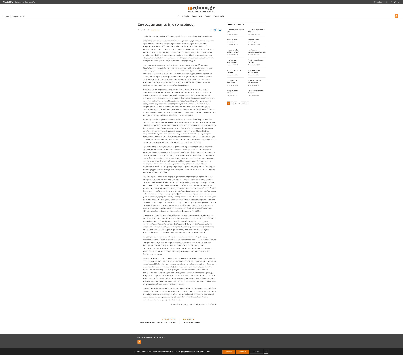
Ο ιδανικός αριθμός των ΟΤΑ (235, 31)
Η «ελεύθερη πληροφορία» (232, 61)
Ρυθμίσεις (256, 351)
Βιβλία (207, 16)
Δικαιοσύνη (155, 30)
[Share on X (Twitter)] (215, 30)
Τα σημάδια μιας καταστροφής (254, 71)
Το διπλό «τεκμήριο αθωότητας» (255, 81)
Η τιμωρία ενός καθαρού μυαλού (233, 51)
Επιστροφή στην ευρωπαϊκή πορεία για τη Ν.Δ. (158, 322)
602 (243, 103)
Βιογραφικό (197, 16)
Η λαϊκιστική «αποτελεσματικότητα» (257, 51)
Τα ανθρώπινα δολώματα (232, 41)
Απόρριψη (242, 351)
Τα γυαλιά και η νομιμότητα (253, 41)
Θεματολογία (183, 16)
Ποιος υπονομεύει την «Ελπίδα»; (256, 92)
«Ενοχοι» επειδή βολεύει (233, 92)
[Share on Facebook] (211, 30)
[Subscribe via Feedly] (396, 17)
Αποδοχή (229, 351)
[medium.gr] (201, 9)
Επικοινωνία (219, 16)
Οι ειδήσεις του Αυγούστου (232, 81)
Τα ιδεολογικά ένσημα (191, 322)
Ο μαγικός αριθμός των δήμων (25, 2)
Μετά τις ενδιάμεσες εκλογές (255, 61)
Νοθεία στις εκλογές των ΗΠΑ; (234, 71)
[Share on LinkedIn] (220, 30)
